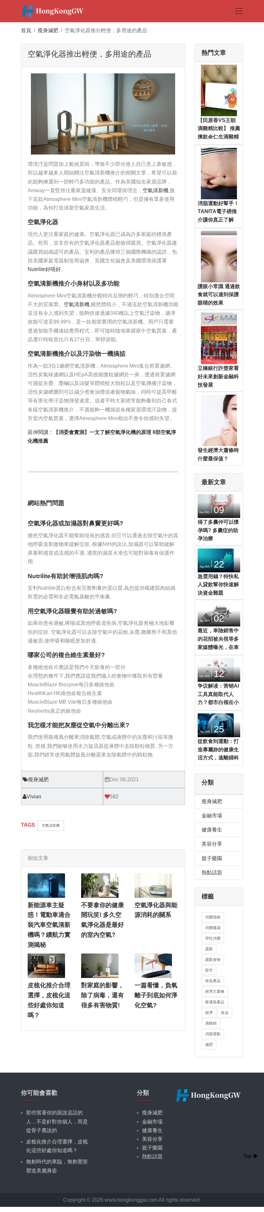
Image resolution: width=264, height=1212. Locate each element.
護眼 (209, 949)
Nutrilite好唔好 (44, 269)
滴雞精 (211, 1023)
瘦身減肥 (48, 30)
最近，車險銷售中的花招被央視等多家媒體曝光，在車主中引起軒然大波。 (218, 647)
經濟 (209, 1012)
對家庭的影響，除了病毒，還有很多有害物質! (102, 995)
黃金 (225, 1012)
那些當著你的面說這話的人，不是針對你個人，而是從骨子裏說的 (57, 1121)
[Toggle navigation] (239, 11)
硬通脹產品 (214, 1002)
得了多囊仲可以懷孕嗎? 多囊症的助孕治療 (218, 530)
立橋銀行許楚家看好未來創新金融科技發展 (218, 376)
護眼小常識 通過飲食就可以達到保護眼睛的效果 (219, 294)
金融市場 (212, 815)
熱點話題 (212, 872)
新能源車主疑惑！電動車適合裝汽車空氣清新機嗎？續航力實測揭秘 (49, 925)
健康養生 (212, 829)
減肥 (209, 1044)
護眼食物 (213, 959)
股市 (209, 970)
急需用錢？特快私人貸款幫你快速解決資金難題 (218, 585)
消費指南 (213, 917)
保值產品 (213, 981)
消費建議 (213, 927)
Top (248, 1156)
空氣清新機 (155, 190)
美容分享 (212, 844)
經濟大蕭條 (214, 991)
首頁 (26, 30)
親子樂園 (212, 858)
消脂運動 (213, 1034)
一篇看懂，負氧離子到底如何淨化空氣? (156, 995)
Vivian (34, 796)
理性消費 (213, 938)
